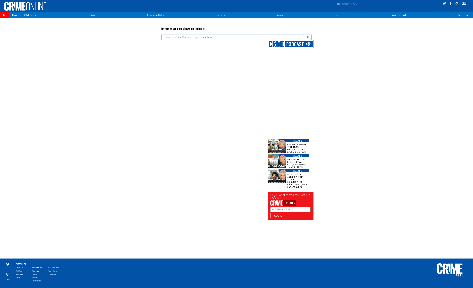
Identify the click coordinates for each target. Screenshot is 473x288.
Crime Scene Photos (155, 15)
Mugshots (34, 277)
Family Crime (19, 267)
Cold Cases (220, 15)
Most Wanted (19, 274)
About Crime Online (53, 267)
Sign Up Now (278, 216)
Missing (280, 15)
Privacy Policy (52, 274)
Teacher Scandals (36, 280)
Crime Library (463, 15)
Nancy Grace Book (398, 15)
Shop (337, 15)
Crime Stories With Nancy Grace (25, 15)
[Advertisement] (290, 237)
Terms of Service (52, 271)
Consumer (34, 274)
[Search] (308, 37)
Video (93, 15)
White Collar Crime (37, 267)
